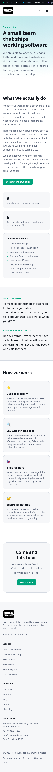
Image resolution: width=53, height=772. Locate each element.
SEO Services (9, 659)
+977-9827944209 (11, 730)
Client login (8, 709)
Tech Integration (11, 669)
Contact (6, 704)
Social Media (9, 664)
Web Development (12, 649)
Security (27, 758)
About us (7, 694)
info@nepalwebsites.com (15, 734)
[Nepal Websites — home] (8, 10)
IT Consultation (10, 674)
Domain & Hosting (12, 654)
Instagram (19, 634)
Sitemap (38, 758)
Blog (5, 699)
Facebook (7, 634)
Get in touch (26, 582)
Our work (7, 689)
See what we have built (18, 181)
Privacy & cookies (11, 758)
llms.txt (6, 762)
